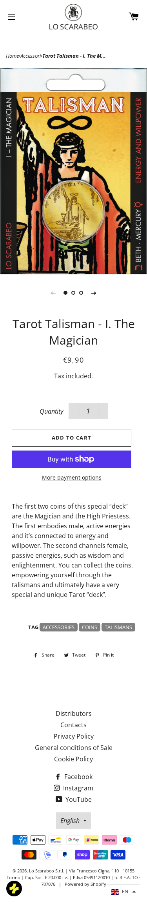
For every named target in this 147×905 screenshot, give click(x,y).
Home (12, 55)
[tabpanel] (73, 171)
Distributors (74, 713)
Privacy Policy (74, 736)
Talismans (118, 627)
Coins (89, 627)
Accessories (58, 627)
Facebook (78, 776)
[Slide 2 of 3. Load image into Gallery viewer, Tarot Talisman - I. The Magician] (74, 293)
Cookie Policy (73, 759)
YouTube (78, 799)
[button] (123, 892)
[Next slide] (94, 292)
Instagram (77, 788)
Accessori (30, 55)
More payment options (72, 477)
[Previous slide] (53, 292)
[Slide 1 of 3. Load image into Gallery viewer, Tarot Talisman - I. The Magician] (66, 293)
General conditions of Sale (74, 747)
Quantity (51, 411)
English (70, 820)
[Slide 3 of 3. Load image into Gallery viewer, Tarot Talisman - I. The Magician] (81, 293)
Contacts (73, 725)
